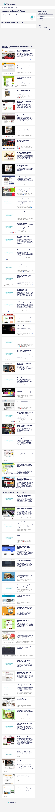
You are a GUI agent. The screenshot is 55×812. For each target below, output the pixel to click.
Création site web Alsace (43, 20)
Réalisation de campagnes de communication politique (24, 496)
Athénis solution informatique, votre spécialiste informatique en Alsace (24, 465)
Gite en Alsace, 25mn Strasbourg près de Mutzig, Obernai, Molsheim (25, 711)
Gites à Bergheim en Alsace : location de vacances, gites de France (24, 762)
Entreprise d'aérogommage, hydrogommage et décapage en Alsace (24, 65)
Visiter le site (21, 754)
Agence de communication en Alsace (24, 534)
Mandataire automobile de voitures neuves (23, 140)
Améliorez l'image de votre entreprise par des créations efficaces (23, 547)
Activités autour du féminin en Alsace (24, 315)
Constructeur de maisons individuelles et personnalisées (24, 166)
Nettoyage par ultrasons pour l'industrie (24, 338)
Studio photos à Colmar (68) (23, 188)
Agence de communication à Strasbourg (23, 595)
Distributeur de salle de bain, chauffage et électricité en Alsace (25, 302)
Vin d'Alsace (41, 18)
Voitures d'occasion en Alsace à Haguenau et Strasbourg (24, 522)
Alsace (40, 25)
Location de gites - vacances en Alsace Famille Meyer (24, 673)
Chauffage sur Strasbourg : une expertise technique (24, 351)
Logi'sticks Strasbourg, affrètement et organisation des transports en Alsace (24, 479)
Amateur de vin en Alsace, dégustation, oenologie (23, 786)
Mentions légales (49, 802)
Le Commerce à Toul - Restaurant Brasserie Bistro (24, 438)
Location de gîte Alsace (43, 23)
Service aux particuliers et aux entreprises (24, 77)
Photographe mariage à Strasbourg (22, 263)
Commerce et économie (43, 27)
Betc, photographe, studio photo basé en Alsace (24, 426)
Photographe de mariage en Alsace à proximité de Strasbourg (25, 413)
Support (13, 7)
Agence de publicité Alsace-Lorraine (23, 573)
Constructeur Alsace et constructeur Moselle (22, 290)
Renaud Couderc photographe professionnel (24, 364)
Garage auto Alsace (22, 25)
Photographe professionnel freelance (23, 250)
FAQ (9, 7)
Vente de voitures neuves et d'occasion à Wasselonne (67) (24, 51)
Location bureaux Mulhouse (23, 177)
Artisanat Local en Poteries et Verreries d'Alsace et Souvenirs (24, 633)
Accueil (5, 7)
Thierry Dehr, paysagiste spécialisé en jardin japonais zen (25, 211)
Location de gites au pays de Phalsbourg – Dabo (23, 661)
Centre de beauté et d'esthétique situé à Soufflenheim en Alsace (24, 153)
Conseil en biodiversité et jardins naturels (24, 199)
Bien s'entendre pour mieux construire (23, 237)
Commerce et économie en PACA (44, 31)
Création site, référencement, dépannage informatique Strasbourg (24, 647)
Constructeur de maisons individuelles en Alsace (22, 127)
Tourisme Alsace (42, 16)
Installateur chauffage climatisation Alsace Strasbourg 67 (25, 224)
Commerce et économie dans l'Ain (44, 29)
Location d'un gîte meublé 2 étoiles (23, 621)
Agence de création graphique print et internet (24, 561)
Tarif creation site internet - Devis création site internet (25, 685)
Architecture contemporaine (23, 90)
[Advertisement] (18, 36)
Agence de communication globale (25, 584)
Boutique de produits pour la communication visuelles (23, 389)
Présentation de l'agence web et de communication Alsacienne (24, 608)
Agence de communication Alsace (8, 25)
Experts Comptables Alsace (23, 401)
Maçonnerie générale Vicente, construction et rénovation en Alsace (24, 276)
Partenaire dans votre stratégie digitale (24, 509)
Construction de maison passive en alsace (25, 115)
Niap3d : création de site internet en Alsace (24, 724)
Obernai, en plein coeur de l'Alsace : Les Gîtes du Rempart (25, 698)
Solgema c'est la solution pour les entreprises (25, 102)
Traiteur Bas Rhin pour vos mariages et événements (23, 326)
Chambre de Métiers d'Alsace (23, 736)
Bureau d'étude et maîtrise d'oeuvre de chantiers (23, 377)
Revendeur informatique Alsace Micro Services (24, 451)
